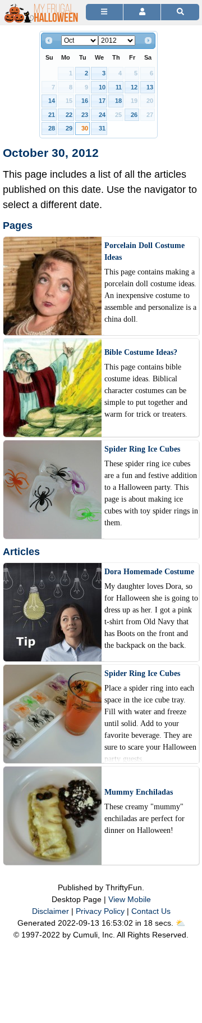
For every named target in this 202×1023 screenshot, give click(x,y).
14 (51, 100)
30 (84, 128)
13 (149, 87)
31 (102, 128)
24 (102, 114)
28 (51, 128)
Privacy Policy (100, 911)
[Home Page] (41, 6)
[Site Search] (180, 12)
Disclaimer (50, 911)
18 (118, 100)
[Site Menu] (104, 12)
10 (102, 87)
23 (84, 114)
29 (69, 128)
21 (51, 114)
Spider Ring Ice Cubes (142, 449)
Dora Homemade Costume (149, 571)
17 (102, 100)
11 (119, 87)
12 (134, 87)
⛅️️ (180, 922)
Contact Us (151, 911)
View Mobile (129, 899)
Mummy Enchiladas (138, 792)
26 (134, 114)
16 (84, 100)
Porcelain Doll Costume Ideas (144, 251)
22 (69, 114)
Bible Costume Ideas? (140, 352)
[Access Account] (141, 12)
